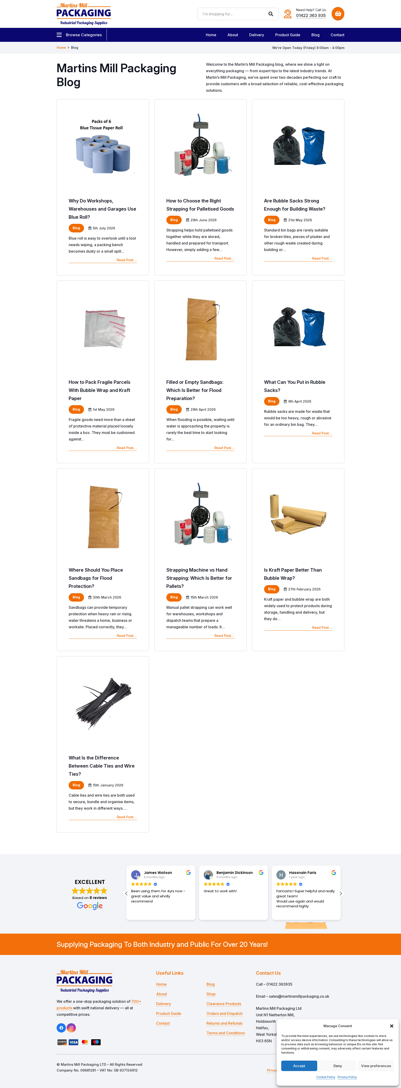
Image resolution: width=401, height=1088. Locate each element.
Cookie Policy (325, 1077)
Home (161, 984)
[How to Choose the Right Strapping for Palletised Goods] (200, 187)
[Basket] (338, 13)
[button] (391, 1026)
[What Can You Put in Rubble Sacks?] (298, 372)
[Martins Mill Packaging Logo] (84, 14)
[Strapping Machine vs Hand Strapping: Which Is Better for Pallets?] (200, 559)
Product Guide (168, 1013)
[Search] (270, 14)
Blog (211, 984)
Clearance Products (224, 1003)
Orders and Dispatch (225, 1013)
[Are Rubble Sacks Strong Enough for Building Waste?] (298, 187)
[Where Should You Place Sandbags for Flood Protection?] (102, 559)
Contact (163, 1023)
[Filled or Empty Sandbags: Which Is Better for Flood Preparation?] (200, 372)
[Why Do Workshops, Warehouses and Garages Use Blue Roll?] (102, 187)
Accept (299, 1066)
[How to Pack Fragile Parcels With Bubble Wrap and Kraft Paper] (102, 372)
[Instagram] (71, 1028)
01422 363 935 (311, 15)
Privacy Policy (347, 1077)
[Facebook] (61, 1028)
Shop (211, 994)
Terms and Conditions (226, 1033)
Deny (337, 1066)
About (161, 994)
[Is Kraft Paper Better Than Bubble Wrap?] (298, 559)
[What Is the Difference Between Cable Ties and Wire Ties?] (102, 744)
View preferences (376, 1066)
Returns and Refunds (225, 1023)
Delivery (163, 1003)
